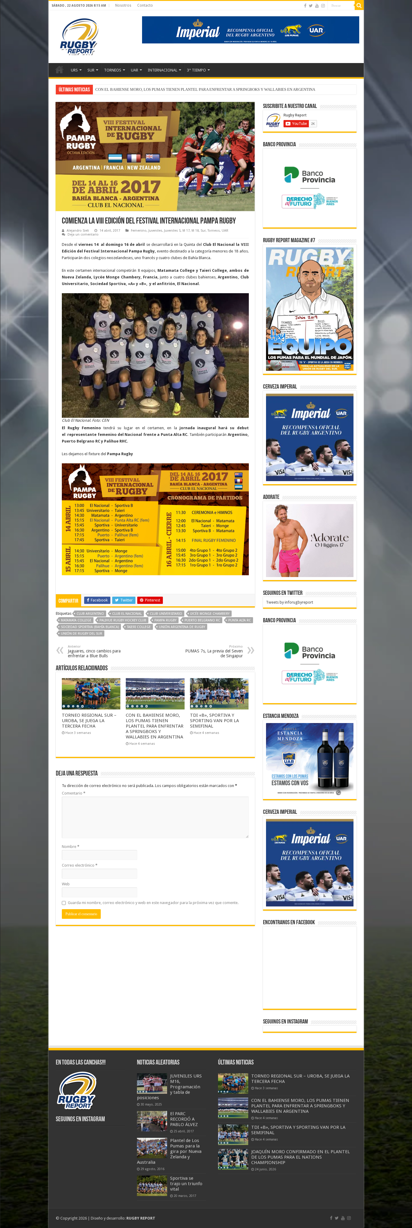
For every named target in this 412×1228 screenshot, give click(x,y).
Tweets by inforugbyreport (289, 602)
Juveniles (155, 231)
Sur (203, 231)
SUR (90, 70)
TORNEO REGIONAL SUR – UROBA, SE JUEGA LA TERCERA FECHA (89, 720)
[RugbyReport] (250, 29)
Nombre (70, 846)
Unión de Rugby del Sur (81, 634)
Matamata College (76, 620)
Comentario (73, 793)
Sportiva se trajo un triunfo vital (186, 1184)
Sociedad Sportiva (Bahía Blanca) (90, 627)
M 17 (186, 231)
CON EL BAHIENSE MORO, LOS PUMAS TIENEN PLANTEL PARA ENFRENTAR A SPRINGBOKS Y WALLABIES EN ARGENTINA (154, 726)
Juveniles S (172, 231)
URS (74, 70)
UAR (134, 70)
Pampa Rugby (165, 620)
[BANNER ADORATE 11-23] (309, 540)
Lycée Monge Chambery (210, 614)
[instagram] (323, 5)
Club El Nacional (127, 614)
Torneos (214, 231)
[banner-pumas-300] (309, 437)
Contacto (145, 5)
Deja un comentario (83, 234)
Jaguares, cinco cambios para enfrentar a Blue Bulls (94, 651)
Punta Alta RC (239, 620)
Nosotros (123, 5)
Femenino (139, 231)
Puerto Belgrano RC (202, 620)
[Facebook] (305, 5)
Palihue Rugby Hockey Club (123, 620)
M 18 (195, 231)
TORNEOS (112, 70)
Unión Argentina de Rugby (182, 627)
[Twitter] (310, 5)
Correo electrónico (79, 865)
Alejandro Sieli (78, 231)
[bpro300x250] (309, 187)
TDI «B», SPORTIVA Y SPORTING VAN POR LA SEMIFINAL (145, 89)
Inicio (59, 69)
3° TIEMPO (196, 70)
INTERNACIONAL (162, 70)
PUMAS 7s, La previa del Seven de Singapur (214, 651)
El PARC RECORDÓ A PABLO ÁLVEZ (184, 1119)
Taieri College (139, 627)
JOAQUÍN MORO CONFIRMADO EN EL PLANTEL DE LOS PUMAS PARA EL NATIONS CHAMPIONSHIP (300, 1157)
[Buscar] (359, 5)
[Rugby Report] (78, 35)
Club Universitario (166, 614)
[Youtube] (317, 5)
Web (66, 884)
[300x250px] (309, 759)
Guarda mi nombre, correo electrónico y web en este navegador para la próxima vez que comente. (153, 902)
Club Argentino (90, 614)
